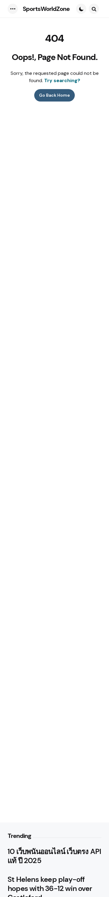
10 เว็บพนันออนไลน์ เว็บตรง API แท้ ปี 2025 (54, 856)
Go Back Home (54, 95)
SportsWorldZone (46, 9)
